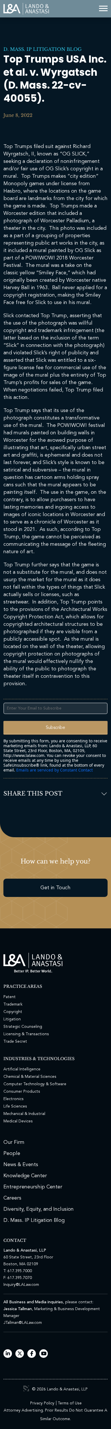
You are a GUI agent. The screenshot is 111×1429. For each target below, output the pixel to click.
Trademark (12, 1004)
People (11, 1153)
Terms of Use (70, 1403)
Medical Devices (18, 1121)
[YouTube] (43, 1354)
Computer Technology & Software (34, 1084)
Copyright (12, 1012)
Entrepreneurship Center (32, 1187)
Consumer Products (21, 1092)
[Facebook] (31, 1354)
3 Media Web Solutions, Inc (26, 1388)
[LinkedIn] (8, 1354)
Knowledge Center (25, 1175)
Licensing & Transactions (26, 1034)
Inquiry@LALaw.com (21, 1285)
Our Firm (13, 1142)
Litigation (12, 1019)
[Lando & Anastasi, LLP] (26, 9)
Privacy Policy (42, 1403)
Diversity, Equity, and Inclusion (38, 1209)
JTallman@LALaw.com (22, 1323)
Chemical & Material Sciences (29, 1077)
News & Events (20, 1164)
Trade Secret (15, 1042)
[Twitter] (19, 1354)
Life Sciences (15, 1106)
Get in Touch (55, 887)
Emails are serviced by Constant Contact (54, 770)
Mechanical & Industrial (24, 1114)
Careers (12, 1198)
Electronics (13, 1099)
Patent (9, 997)
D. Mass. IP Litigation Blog (42, 49)
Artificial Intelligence (21, 1069)
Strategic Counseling (22, 1027)
